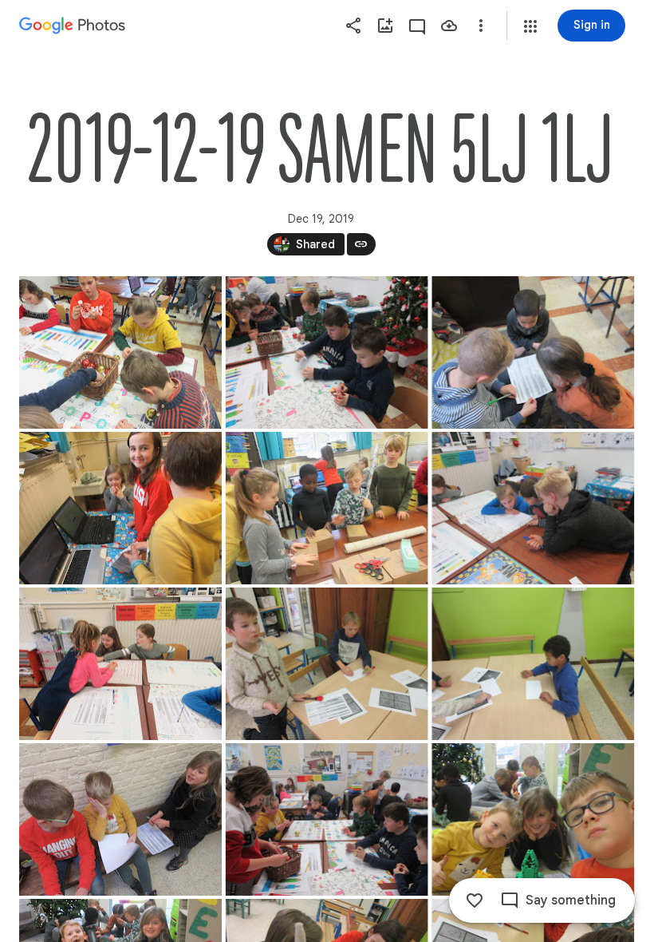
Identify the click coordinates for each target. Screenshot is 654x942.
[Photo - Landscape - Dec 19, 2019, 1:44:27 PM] (120, 508)
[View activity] (417, 26)
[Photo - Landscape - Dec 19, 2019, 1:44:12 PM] (327, 352)
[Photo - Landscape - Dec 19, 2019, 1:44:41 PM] (327, 508)
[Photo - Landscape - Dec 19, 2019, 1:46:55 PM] (120, 819)
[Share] (353, 26)
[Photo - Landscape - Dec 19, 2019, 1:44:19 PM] (532, 352)
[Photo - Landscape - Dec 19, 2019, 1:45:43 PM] (532, 664)
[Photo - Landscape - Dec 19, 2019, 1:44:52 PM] (120, 664)
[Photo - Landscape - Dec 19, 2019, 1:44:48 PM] (532, 508)
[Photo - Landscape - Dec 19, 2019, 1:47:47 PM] (327, 819)
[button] (530, 26)
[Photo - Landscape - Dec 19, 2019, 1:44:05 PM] (120, 352)
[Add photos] (385, 26)
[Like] (474, 900)
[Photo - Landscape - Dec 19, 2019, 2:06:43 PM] (532, 819)
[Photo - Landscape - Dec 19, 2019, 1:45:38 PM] (327, 664)
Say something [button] (571, 900)
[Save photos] (449, 26)
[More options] (481, 26)
